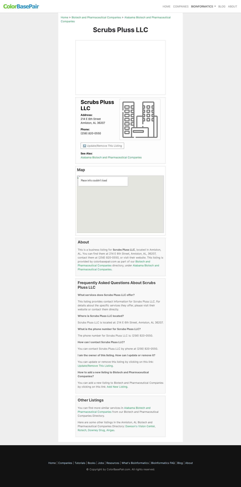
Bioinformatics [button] (202, 6)
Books (91, 463)
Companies (181, 6)
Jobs (101, 463)
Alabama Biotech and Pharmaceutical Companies (111, 157)
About (232, 6)
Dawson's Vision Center (140, 426)
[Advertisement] (43, 64)
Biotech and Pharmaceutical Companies (96, 17)
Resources (112, 463)
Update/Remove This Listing (95, 365)
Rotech (82, 430)
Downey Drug (96, 430)
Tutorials (80, 463)
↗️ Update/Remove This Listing (102, 145)
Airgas (110, 430)
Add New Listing (117, 386)
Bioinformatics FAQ (163, 463)
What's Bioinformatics (135, 463)
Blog (221, 6)
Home (167, 6)
